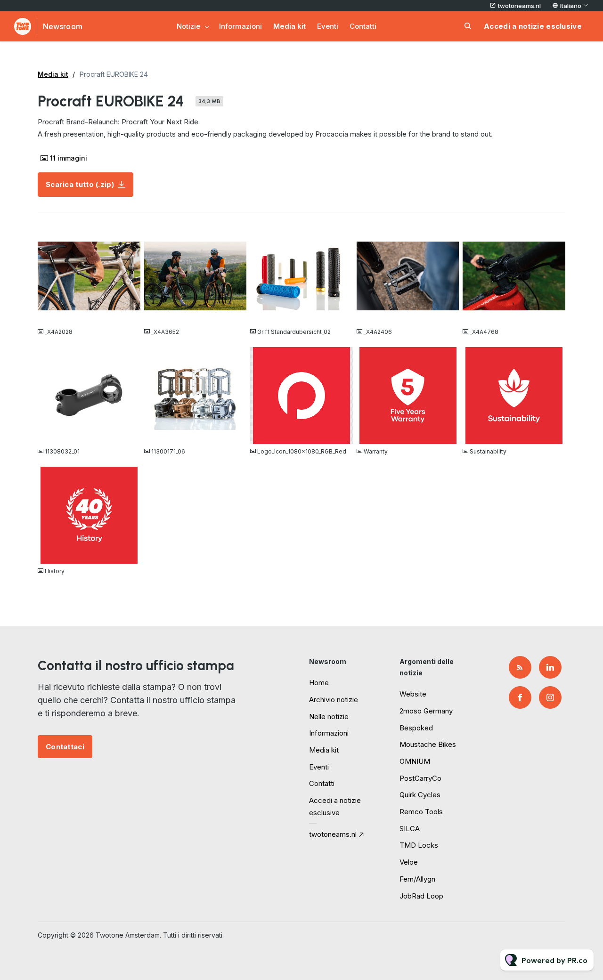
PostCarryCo (420, 778)
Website (412, 693)
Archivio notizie (333, 699)
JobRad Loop (421, 895)
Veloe (408, 862)
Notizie (188, 26)
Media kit (289, 26)
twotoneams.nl (519, 5)
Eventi (327, 26)
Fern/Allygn (417, 879)
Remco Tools (421, 811)
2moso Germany (426, 710)
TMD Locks (418, 845)
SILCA (409, 828)
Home (319, 682)
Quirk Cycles (419, 794)
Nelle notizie (329, 716)
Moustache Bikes (427, 744)
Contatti (363, 26)
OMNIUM (414, 761)
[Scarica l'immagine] (128, 313)
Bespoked (416, 727)
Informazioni (240, 26)
